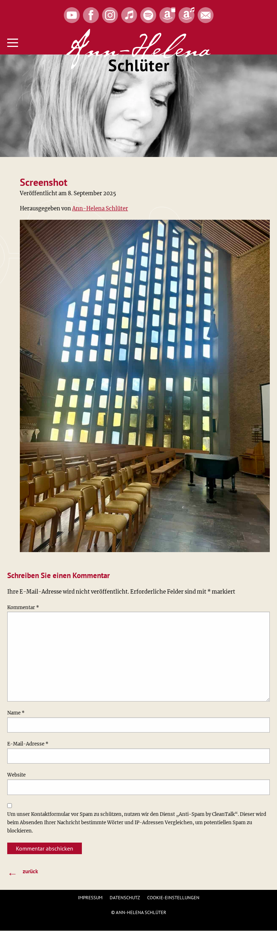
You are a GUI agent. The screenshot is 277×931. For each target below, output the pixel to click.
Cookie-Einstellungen (173, 898)
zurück (22, 872)
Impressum (90, 898)
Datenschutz (125, 898)
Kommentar (23, 607)
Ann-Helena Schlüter (100, 208)
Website (16, 775)
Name (16, 713)
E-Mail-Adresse (27, 744)
